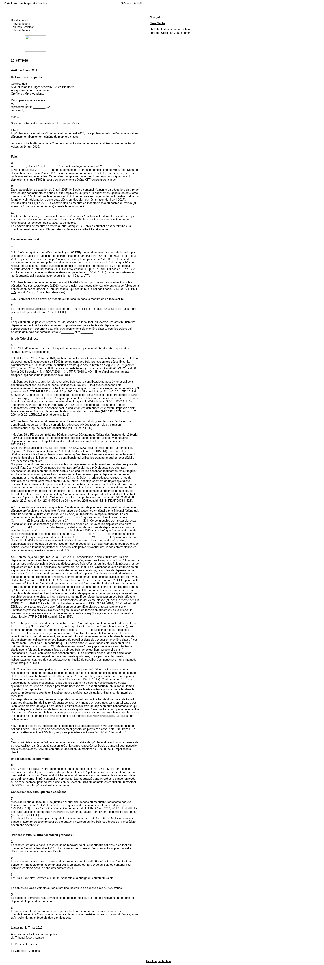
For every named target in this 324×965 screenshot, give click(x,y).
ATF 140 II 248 (37, 616)
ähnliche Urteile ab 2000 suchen (170, 32)
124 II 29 (79, 391)
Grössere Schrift (131, 3)
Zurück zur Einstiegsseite (20, 3)
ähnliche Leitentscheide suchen (170, 29)
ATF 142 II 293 (39, 391)
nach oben (164, 961)
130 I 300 (105, 269)
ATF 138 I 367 (64, 269)
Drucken (42, 3)
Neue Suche (157, 23)
